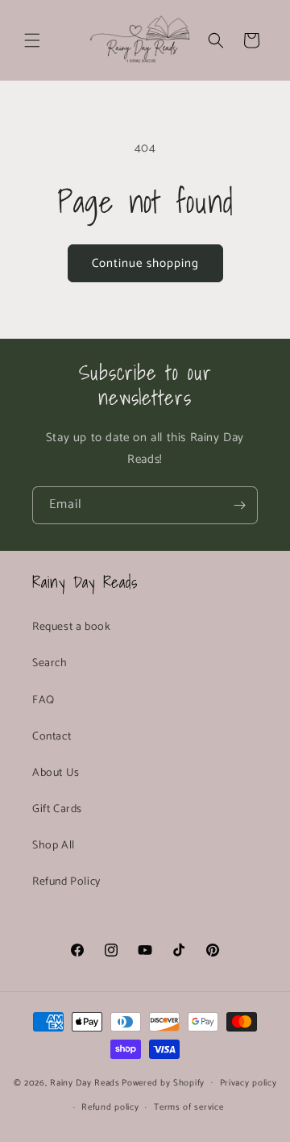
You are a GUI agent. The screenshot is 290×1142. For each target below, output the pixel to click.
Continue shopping (145, 263)
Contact (51, 736)
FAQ (43, 700)
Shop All (53, 845)
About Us (56, 773)
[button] (32, 40)
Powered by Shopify (163, 1082)
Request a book (71, 627)
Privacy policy (248, 1083)
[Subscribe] (239, 505)
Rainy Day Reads (85, 1082)
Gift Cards (57, 809)
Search (50, 663)
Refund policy (110, 1107)
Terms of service (188, 1107)
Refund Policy (66, 882)
